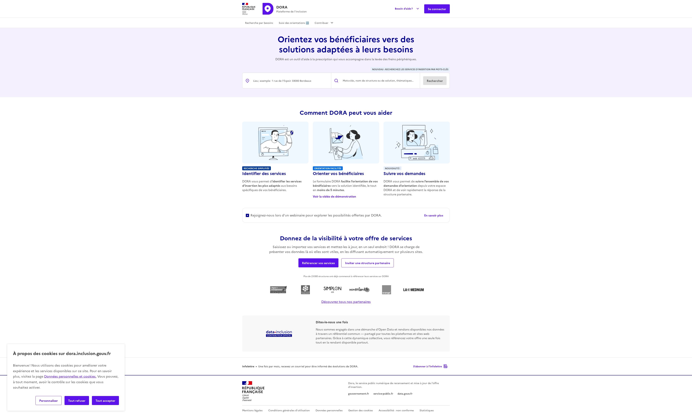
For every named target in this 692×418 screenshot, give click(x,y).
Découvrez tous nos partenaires (346, 301)
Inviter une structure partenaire (367, 263)
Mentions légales (252, 410)
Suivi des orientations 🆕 (294, 23)
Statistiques (427, 410)
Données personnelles (329, 410)
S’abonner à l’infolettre (427, 366)
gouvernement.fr (358, 393)
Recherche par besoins (259, 23)
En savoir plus (433, 215)
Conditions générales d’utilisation (289, 410)
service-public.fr (383, 393)
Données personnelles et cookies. (70, 376)
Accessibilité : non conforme (396, 410)
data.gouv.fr (405, 393)
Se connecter (437, 9)
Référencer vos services (318, 263)
